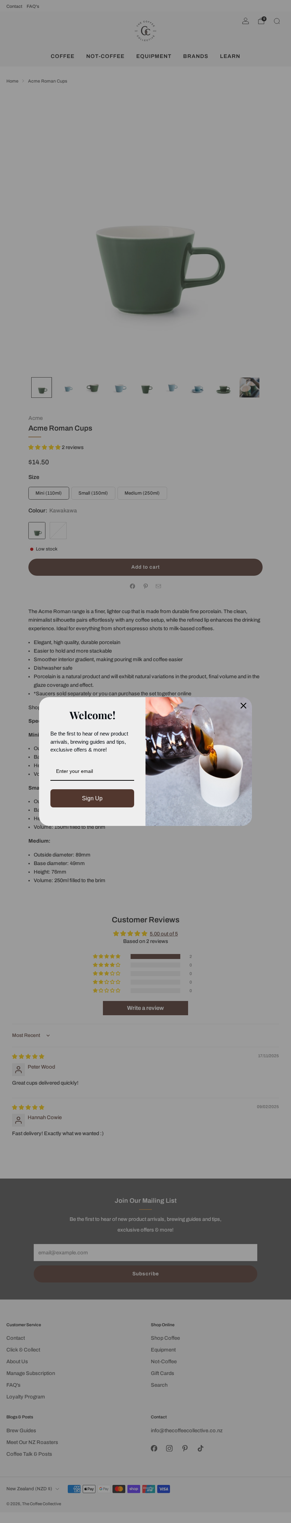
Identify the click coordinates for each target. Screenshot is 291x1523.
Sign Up (92, 798)
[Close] (243, 705)
